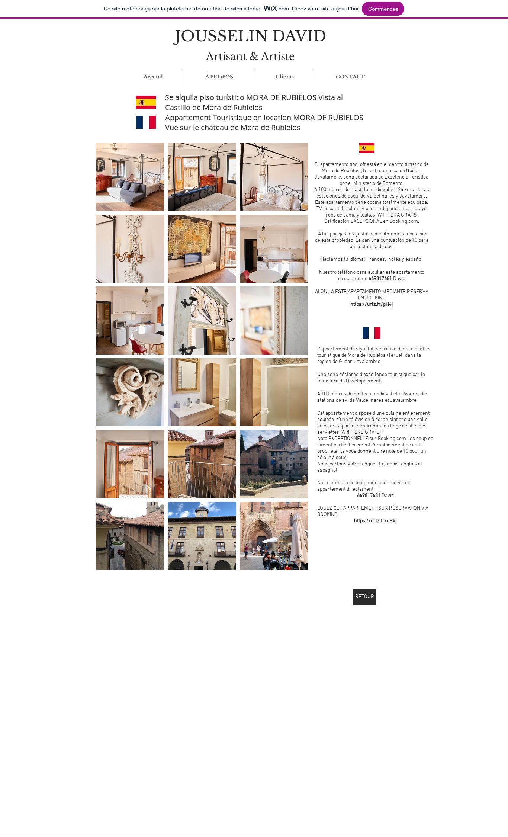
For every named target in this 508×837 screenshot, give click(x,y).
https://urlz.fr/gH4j (371, 304)
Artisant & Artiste (250, 56)
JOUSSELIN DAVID (250, 36)
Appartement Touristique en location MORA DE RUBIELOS (264, 117)
